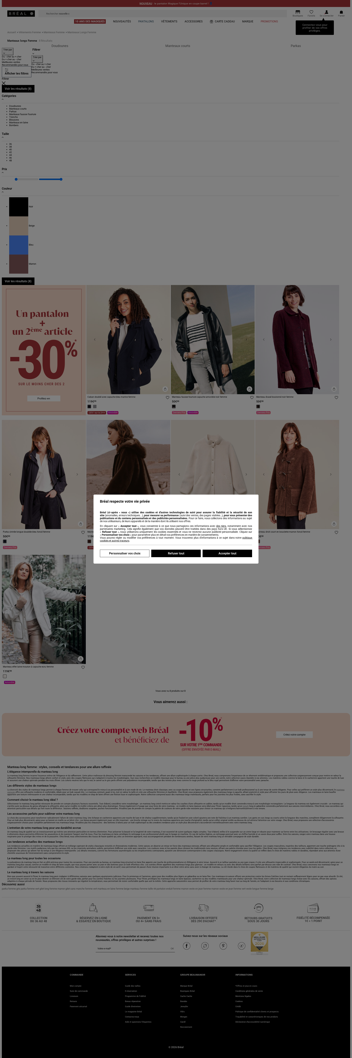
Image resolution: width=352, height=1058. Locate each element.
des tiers (221, 526)
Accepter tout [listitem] (227, 553)
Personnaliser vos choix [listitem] (124, 553)
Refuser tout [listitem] (176, 553)
